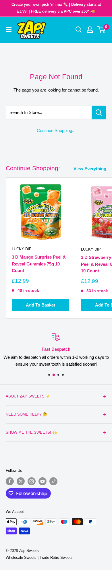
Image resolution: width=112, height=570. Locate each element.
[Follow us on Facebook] (10, 481)
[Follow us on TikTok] (53, 481)
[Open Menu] (8, 29)
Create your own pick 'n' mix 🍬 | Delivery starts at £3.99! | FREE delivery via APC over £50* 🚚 (56, 7)
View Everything (90, 168)
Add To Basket (40, 305)
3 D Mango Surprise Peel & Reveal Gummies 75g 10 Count (39, 264)
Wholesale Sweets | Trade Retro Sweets (39, 557)
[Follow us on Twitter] (21, 481)
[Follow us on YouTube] (42, 481)
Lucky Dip (22, 249)
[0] (101, 29)
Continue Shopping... (56, 130)
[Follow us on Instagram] (32, 481)
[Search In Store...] (99, 112)
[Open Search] (79, 29)
